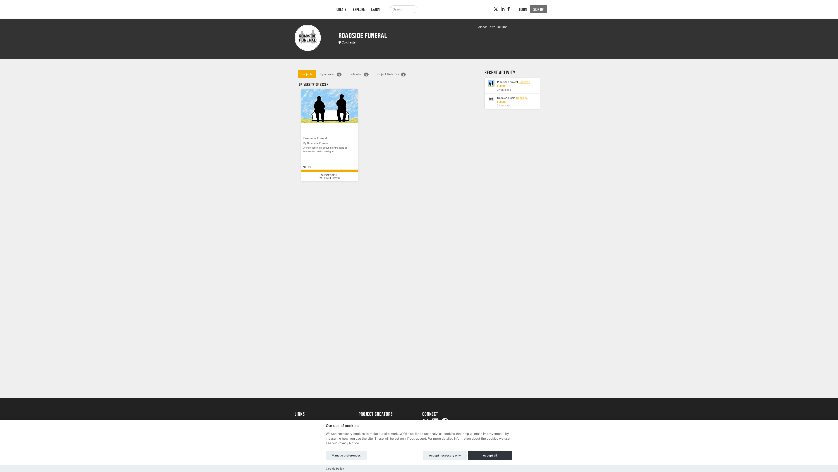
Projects (307, 74)
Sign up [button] (538, 9)
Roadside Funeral (315, 138)
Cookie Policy (335, 468)
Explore (359, 9)
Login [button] (523, 9)
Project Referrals (390, 74)
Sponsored (330, 74)
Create (341, 9)
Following (358, 74)
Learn (375, 9)
